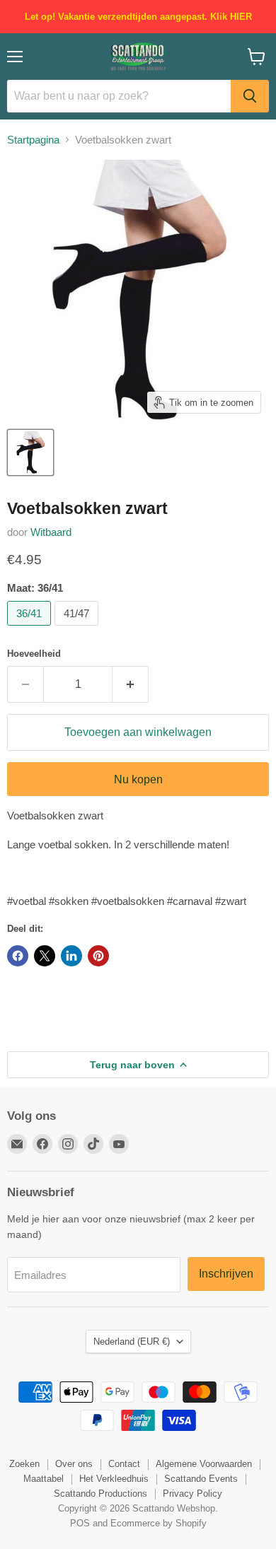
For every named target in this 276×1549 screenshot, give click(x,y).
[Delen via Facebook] (17, 955)
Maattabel (43, 1478)
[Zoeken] (250, 96)
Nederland (131, 1341)
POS (80, 1523)
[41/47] (78, 629)
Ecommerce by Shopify (158, 1523)
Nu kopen (138, 779)
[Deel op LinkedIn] (71, 955)
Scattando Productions (100, 1493)
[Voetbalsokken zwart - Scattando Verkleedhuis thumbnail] (30, 452)
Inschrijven (226, 1274)
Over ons (74, 1464)
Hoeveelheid (34, 653)
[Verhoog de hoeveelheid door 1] (131, 684)
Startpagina (33, 140)
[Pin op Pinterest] (98, 955)
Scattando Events (201, 1478)
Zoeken (24, 1464)
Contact (124, 1464)
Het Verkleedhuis (114, 1478)
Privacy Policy (192, 1493)
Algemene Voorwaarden (204, 1464)
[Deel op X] (44, 955)
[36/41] (30, 629)
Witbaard (50, 532)
